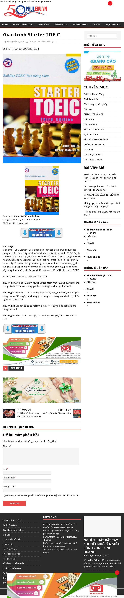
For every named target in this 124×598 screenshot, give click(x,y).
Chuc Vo (32, 41)
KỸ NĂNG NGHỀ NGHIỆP (96, 139)
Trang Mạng (9, 486)
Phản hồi (7, 446)
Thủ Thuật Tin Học (93, 154)
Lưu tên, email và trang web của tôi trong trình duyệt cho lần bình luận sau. (42, 495)
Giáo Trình (43, 24)
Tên (5, 468)
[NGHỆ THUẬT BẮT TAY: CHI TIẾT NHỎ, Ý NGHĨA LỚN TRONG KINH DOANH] (102, 535)
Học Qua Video (113, 24)
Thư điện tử (9, 477)
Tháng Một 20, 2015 (15, 41)
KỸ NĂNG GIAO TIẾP (94, 129)
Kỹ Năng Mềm (79, 24)
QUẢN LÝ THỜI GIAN (94, 144)
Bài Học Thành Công (23, 24)
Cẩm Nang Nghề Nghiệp (96, 104)
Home (5, 24)
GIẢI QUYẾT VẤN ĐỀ (93, 114)
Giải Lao (88, 109)
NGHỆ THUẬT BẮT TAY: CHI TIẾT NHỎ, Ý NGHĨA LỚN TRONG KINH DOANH (100, 178)
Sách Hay (97, 24)
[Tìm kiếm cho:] (102, 35)
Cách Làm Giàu (61, 24)
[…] (113, 566)
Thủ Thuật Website (93, 159)
